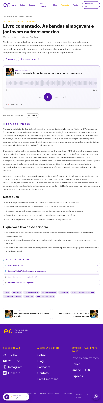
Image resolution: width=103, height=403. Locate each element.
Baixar (11, 59)
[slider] (51, 83)
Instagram (15, 367)
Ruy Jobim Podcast (24, 16)
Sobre (22, 5)
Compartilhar (30, 59)
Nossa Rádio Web (29, 393)
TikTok (12, 355)
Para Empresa (42, 5)
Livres (76, 364)
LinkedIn (14, 373)
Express (77, 376)
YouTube (14, 361)
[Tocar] (48, 97)
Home (13, 5)
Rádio (75, 5)
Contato (43, 373)
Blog (55, 5)
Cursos (32, 5)
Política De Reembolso (49, 393)
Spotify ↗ (32, 115)
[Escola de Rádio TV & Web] (8, 331)
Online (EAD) (81, 370)
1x (63, 97)
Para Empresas (47, 379)
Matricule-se (89, 5)
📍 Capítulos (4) (14, 104)
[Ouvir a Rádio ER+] (6, 396)
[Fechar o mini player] (26, 396)
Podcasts (65, 5)
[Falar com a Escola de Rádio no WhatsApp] (96, 396)
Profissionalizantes (85, 358)
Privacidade (67, 393)
